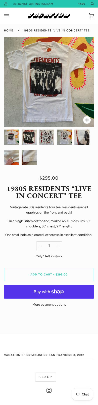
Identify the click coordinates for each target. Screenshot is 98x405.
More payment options (49, 304)
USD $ (44, 377)
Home (8, 30)
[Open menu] (11, 16)
